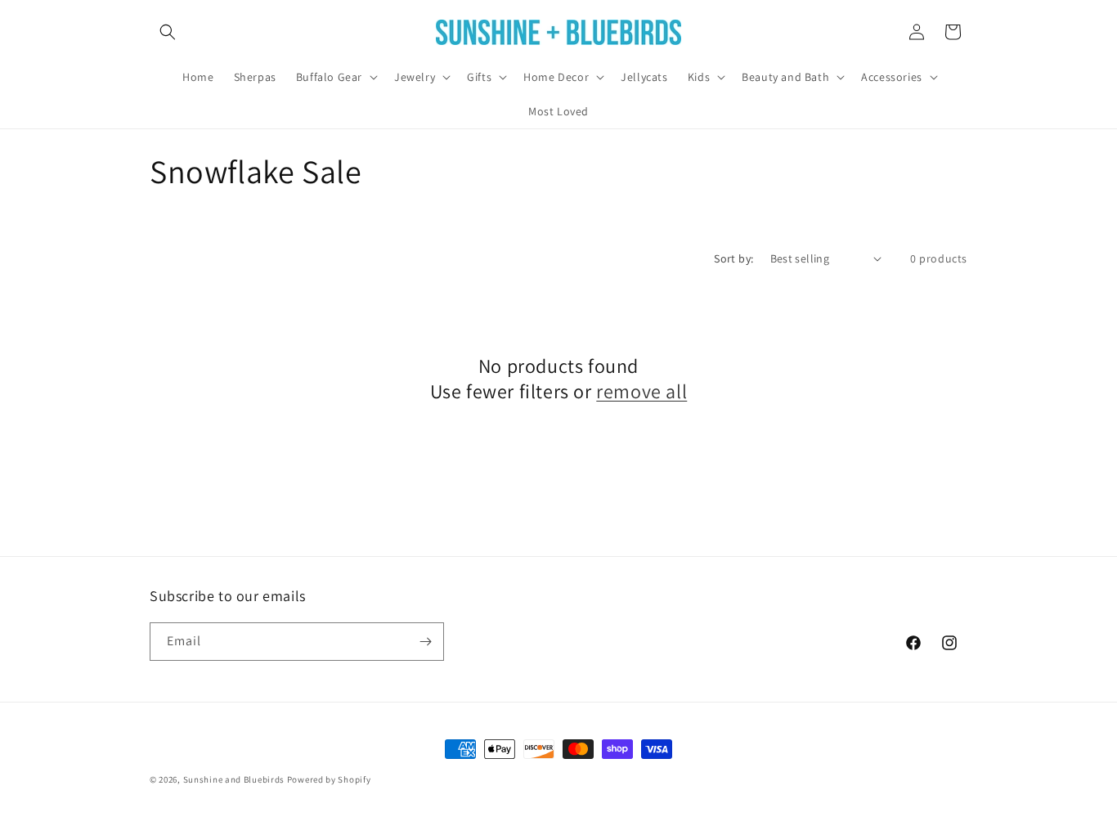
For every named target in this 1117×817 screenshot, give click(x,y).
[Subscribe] (425, 641)
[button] (168, 32)
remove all (641, 391)
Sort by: (733, 258)
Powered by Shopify (329, 779)
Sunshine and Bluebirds (235, 779)
